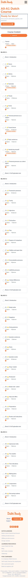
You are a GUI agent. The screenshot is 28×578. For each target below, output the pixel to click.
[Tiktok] (17, 527)
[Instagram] (15, 527)
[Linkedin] (13, 527)
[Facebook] (11, 527)
